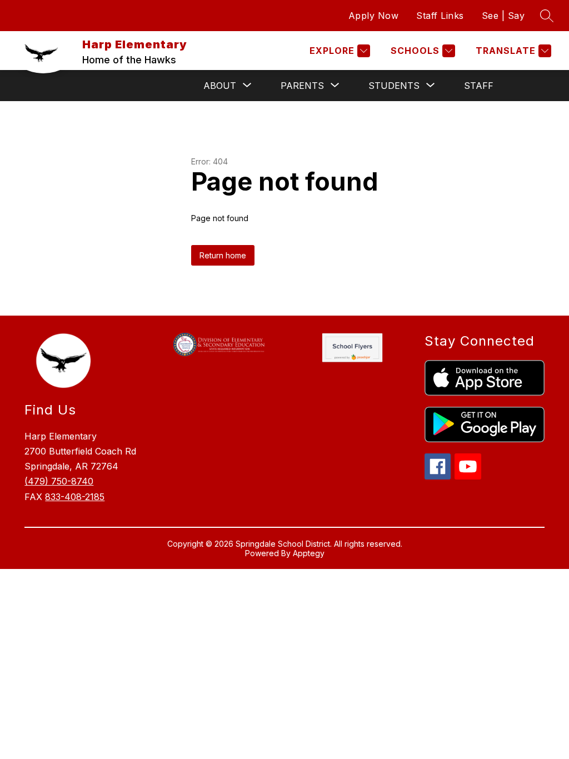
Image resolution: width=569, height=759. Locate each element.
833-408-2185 (74, 496)
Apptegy (309, 553)
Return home (222, 255)
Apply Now (373, 15)
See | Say (503, 15)
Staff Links (440, 15)
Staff (478, 85)
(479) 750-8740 (58, 481)
